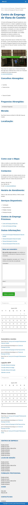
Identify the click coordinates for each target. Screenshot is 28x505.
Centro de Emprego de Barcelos (10, 223)
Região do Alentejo (5, 450)
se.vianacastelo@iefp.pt (6, 74)
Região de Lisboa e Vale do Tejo (8, 448)
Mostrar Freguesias (7, 106)
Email (4, 287)
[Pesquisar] (25, 1)
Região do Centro (5, 446)
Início (2, 8)
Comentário (6, 263)
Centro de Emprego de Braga (9, 226)
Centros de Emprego (9, 8)
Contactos (3, 501)
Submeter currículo (5, 372)
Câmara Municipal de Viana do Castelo (12, 238)
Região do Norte (5, 444)
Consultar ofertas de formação (8, 370)
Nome (4, 281)
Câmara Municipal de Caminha (10, 241)
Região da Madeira (5, 453)
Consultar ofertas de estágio (7, 367)
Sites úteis (3, 491)
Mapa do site (4, 492)
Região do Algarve (5, 451)
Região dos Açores (5, 455)
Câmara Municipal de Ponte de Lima (11, 243)
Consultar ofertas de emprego (8, 365)
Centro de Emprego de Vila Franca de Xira (15, 349)
